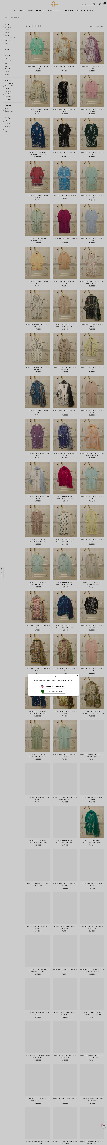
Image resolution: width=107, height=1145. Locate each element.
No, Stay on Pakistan (55, 691)
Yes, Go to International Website (55, 686)
